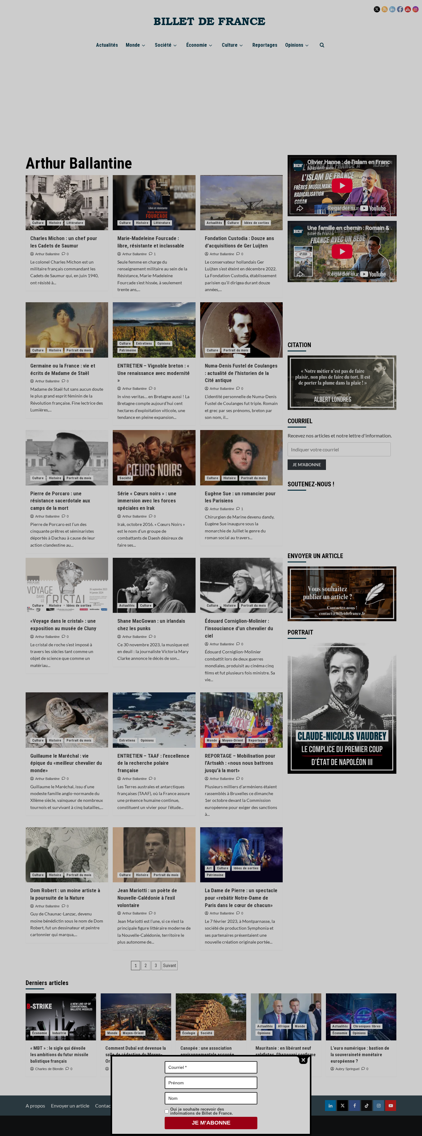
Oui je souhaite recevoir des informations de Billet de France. (201, 1111)
